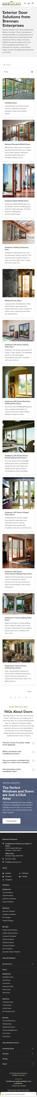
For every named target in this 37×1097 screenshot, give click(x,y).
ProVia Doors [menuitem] (7, 1005)
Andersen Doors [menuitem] (8, 1002)
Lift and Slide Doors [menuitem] (9, 1021)
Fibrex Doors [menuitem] (7, 989)
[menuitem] (11, 1043)
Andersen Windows (9, 914)
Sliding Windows (8, 942)
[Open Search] (26, 3)
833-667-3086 (10, 859)
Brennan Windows (9, 911)
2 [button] (15, 697)
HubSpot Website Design (15, 1092)
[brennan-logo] (12, 3)
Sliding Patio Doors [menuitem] (9, 1027)
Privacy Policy (12, 1090)
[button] (4, 65)
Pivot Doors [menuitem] (6, 1033)
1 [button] (11, 697)
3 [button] (19, 697)
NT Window (7, 917)
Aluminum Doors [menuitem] (8, 986)
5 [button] (26, 697)
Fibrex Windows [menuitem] (8, 902)
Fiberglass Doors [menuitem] (8, 977)
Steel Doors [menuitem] (6, 992)
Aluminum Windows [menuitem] (9, 899)
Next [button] (30, 691)
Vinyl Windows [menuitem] (8, 892)
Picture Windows (8, 939)
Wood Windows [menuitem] (8, 895)
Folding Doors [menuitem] (7, 1024)
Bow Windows (7, 949)
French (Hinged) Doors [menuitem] (10, 1030)
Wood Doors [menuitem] (7, 980)
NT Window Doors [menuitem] (9, 1011)
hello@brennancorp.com (13, 862)
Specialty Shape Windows (11, 952)
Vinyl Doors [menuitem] (6, 983)
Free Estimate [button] (11, 821)
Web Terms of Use (23, 1090)
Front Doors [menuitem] (6, 1036)
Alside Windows (8, 920)
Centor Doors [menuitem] (7, 1008)
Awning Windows (9, 945)
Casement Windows (9, 936)
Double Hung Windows (10, 933)
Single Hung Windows (10, 930)
